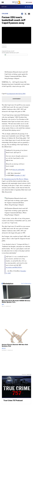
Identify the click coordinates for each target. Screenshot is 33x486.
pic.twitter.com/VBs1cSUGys (14, 267)
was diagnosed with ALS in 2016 (16, 93)
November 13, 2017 (19, 175)
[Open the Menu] (2, 2)
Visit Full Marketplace (26, 283)
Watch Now (28, 2)
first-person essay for (16, 179)
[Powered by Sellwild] (29, 374)
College (5, 13)
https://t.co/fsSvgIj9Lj (18, 169)
